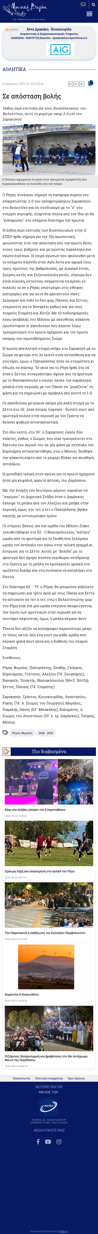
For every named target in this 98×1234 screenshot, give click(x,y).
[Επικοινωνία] (83, 4)
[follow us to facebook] (38, 1142)
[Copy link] (91, 83)
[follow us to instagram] (59, 1142)
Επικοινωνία (21, 1078)
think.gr (63, 1231)
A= (81, 83)
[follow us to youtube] (48, 1142)
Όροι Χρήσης (76, 1078)
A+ (70, 83)
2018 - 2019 (46, 733)
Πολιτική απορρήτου (49, 1078)
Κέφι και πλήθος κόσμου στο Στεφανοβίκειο (35, 809)
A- (76, 83)
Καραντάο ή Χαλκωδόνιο (22, 994)
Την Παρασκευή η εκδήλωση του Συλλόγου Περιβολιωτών (45, 933)
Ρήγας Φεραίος (22, 733)
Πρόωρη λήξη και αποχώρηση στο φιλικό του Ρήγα (40, 871)
